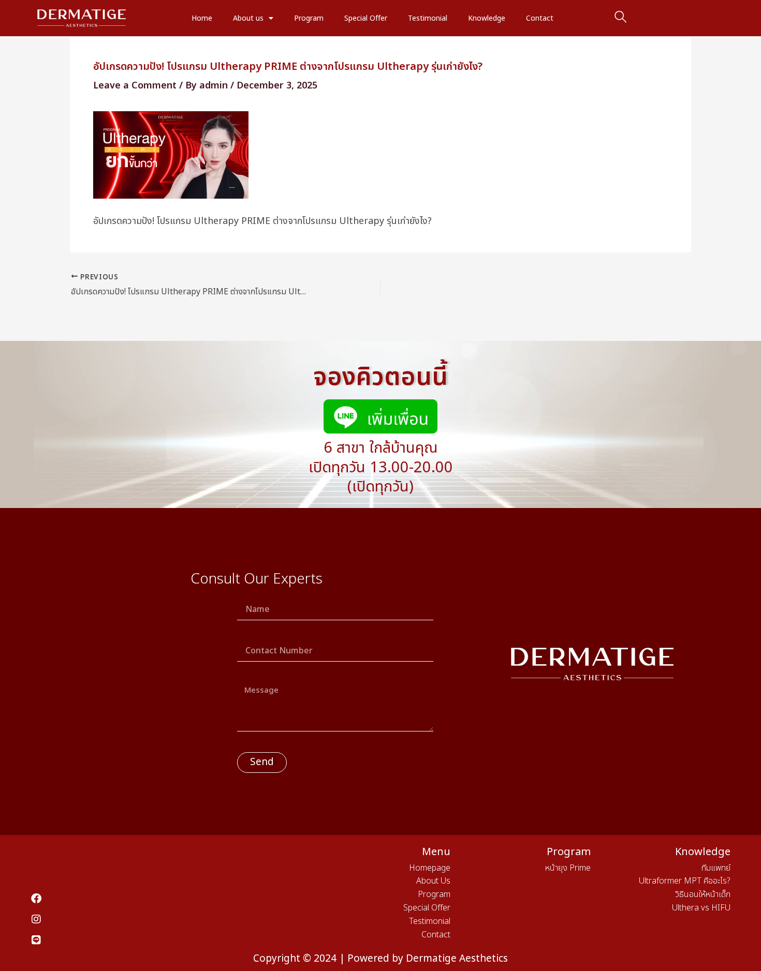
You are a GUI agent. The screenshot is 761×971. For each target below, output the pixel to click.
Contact (539, 18)
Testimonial (427, 18)
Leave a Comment (135, 86)
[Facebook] (36, 898)
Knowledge (486, 18)
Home (202, 18)
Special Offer (365, 18)
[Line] (36, 940)
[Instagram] (36, 919)
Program (309, 18)
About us (248, 18)
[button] (620, 18)
